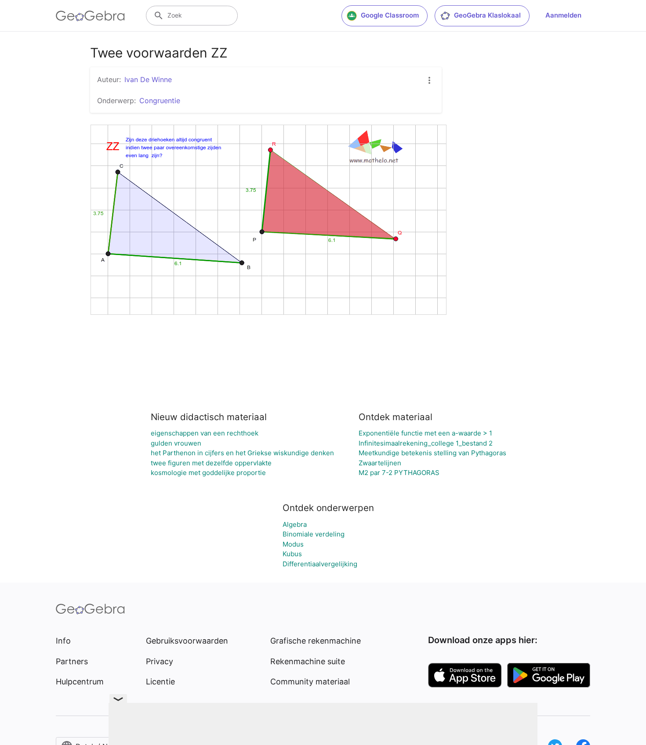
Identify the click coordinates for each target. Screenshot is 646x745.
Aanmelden (563, 15)
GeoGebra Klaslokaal (487, 15)
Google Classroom (390, 15)
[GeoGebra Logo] (90, 16)
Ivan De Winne (148, 79)
